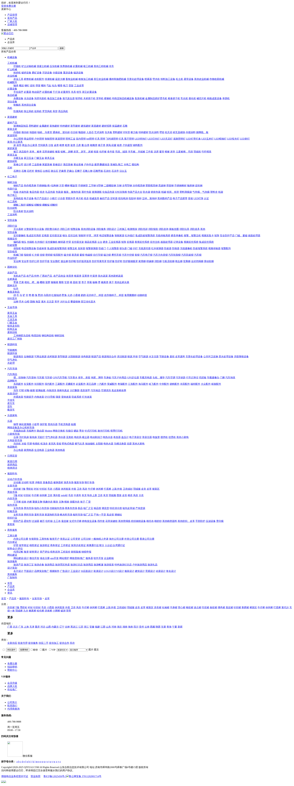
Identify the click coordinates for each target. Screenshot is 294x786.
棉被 (167, 151)
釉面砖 (82, 132)
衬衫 (36, 489)
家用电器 (29, 450)
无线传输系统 (163, 235)
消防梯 (158, 261)
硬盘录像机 (177, 235)
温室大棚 (60, 79)
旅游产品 (18, 564)
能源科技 (12, 344)
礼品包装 (50, 192)
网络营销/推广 (77, 558)
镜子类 (101, 145)
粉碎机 (17, 72)
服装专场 (79, 482)
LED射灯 (245, 138)
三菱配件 (60, 384)
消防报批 (153, 229)
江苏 (80, 626)
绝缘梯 (150, 261)
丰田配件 (185, 384)
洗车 (15, 390)
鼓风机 (38, 111)
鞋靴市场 (12, 511)
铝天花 (168, 132)
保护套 (43, 424)
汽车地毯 (230, 377)
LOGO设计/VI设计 (114, 571)
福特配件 (195, 384)
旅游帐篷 (99, 564)
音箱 (190, 198)
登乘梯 (186, 261)
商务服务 (12, 530)
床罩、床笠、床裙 (83, 151)
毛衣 (49, 489)
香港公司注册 (147, 539)
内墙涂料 (191, 132)
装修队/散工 (116, 164)
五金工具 (12, 316)
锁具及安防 (13, 326)
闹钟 (139, 198)
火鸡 (69, 295)
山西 (48, 626)
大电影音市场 (14, 440)
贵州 (141, 626)
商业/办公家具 (29, 145)
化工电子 (12, 176)
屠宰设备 (189, 79)
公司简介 (12, 702)
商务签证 (55, 545)
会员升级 (12, 683)
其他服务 (12, 574)
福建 (97, 626)
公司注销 (86, 539)
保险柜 (17, 248)
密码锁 (49, 255)
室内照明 (81, 138)
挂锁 (42, 255)
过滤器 (35, 521)
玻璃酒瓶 (97, 192)
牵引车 (11, 403)
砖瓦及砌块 (179, 132)
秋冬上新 (92, 495)
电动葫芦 (37, 92)
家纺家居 (12, 148)
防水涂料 (154, 132)
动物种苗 (142, 295)
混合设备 (12, 101)
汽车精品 (95, 390)
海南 (130, 626)
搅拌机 (164, 437)
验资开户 (54, 539)
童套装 (11, 524)
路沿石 (54, 171)
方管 (61, 185)
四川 (136, 626)
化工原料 (12, 201)
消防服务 (101, 229)
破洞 (63, 610)
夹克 (84, 495)
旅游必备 (39, 564)
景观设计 (150, 571)
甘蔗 (66, 282)
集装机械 (140, 98)
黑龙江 (74, 626)
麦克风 (52, 443)
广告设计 (65, 571)
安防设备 (12, 220)
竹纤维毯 (206, 151)
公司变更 (75, 539)
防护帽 (72, 261)
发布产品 (12, 18)
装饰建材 (54, 126)
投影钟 (132, 198)
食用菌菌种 (130, 295)
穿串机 (100, 98)
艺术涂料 (99, 132)
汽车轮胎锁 (174, 255)
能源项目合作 (109, 356)
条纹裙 (213, 607)
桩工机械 (88, 66)
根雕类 (93, 145)
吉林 (67, 626)
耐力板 (134, 132)
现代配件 (50, 384)
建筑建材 (86, 126)
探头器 (123, 248)
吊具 (73, 92)
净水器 (62, 437)
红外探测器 (157, 248)
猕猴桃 (54, 282)
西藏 (152, 626)
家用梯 (142, 261)
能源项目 (18, 356)
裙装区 (156, 489)
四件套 (101, 521)
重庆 (37, 626)
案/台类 (85, 145)
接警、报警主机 (192, 235)
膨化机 (192, 98)
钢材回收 (59, 335)
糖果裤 (32, 610)
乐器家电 (12, 415)
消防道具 (195, 229)
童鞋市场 (39, 514)
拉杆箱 (49, 521)
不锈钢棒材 (180, 185)
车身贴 (107, 377)
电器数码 (12, 447)
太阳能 (99, 443)
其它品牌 (91, 384)
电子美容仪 (135, 437)
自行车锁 (98, 255)
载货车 (11, 409)
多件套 (111, 151)
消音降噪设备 (241, 356)
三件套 (149, 151)
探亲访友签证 (78, 545)
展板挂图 (174, 229)
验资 (26, 551)
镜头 (64, 235)
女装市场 (12, 485)
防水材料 (12, 208)
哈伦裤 (40, 610)
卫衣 (79, 489)
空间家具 (43, 145)
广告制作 (12, 577)
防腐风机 (18, 111)
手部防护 (200, 521)
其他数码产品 (164, 198)
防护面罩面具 (84, 261)
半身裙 (173, 607)
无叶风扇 (24, 437)
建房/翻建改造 (102, 164)
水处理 (11, 363)
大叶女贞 (65, 301)
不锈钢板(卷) (44, 185)
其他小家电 (182, 437)
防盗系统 (76, 397)
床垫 (19, 145)
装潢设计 (98, 571)
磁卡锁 (67, 255)
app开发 (54, 558)
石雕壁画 (98, 171)
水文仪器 (154, 356)
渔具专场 (69, 482)
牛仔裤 (91, 489)
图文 (96, 649)
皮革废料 (180, 356)
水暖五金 (18, 158)
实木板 (108, 132)
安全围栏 (55, 261)
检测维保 (132, 229)
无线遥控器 (144, 248)
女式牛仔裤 (75, 521)
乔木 (21, 301)
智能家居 (119, 235)
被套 (57, 151)
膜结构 (135, 164)
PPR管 (126, 132)
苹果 (15, 282)
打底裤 (107, 489)
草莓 (89, 282)
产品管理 (12, 14)
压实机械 (54, 66)
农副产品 (12, 272)
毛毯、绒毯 (121, 151)
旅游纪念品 (76, 564)
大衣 (141, 495)
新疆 (180, 626)
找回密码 (12, 666)
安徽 (91, 626)
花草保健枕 (48, 151)
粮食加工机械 (85, 79)
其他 (202, 229)
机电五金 (12, 329)
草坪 (57, 301)
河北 (42, 626)
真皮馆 (110, 514)
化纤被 (103, 151)
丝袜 (23, 501)
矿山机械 (12, 69)
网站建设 (12, 555)
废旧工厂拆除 (14, 338)
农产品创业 (59, 276)
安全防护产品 (227, 235)
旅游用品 (88, 564)
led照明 (90, 138)
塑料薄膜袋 (186, 192)
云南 (147, 626)
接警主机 (72, 248)
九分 (25, 610)
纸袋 (220, 192)
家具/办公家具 (15, 142)
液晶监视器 (91, 242)
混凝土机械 (43, 66)
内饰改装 (39, 397)
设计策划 (12, 568)
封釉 (26, 390)
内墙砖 (17, 132)
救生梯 (179, 261)
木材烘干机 (89, 98)
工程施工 (122, 229)
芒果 (21, 282)
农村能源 (52, 356)
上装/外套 (117, 489)
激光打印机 (104, 430)
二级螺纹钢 (110, 185)
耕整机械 (29, 79)
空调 (29, 443)
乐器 (9, 421)
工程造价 (65, 551)
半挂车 (11, 400)
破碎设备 (26, 72)
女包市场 (18, 508)
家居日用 (12, 461)
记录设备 (178, 242)
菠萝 (47, 282)
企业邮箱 (109, 558)
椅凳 (61, 145)
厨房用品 (12, 464)
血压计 (125, 437)
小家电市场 (13, 434)
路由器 (40, 430)
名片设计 (18, 571)
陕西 (158, 626)
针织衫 (43, 489)
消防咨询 (163, 229)
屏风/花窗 (111, 145)
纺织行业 (12, 518)
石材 (9, 167)
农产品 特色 (32, 276)
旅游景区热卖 (62, 564)
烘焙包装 (156, 192)
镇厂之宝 (88, 508)
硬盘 (105, 242)
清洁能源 (122, 356)
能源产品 (96, 356)
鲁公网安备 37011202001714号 (85, 776)
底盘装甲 (85, 390)
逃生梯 (64, 261)
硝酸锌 (54, 205)
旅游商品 (50, 564)
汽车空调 (170, 377)
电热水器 (108, 443)
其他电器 (60, 450)
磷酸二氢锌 (19, 205)
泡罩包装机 (40, 98)
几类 (78, 145)
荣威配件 (112, 384)
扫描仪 (69, 430)
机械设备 (12, 57)
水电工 (127, 164)
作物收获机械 (216, 79)
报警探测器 (92, 248)
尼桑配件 (70, 384)
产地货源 (140, 508)
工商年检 (44, 539)
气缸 (49, 85)
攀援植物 (75, 301)
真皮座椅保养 (118, 390)
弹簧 (38, 85)
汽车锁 (198, 255)
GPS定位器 (133, 377)
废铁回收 (12, 332)
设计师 (27, 164)
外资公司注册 (131, 539)
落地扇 (33, 437)
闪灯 (135, 248)
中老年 (77, 495)
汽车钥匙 (181, 377)
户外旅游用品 (139, 564)
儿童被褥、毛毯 (184, 151)
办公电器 (18, 450)
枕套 (96, 151)
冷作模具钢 (139, 185)
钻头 (54, 85)
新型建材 (75, 126)
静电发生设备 (89, 521)
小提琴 (35, 424)
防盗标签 (42, 248)
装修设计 (57, 164)
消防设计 (111, 229)
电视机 (36, 443)
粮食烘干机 (174, 98)
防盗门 (102, 248)
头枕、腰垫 (159, 377)
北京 (15, 626)
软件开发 (98, 558)
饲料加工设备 (167, 79)
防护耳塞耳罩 (99, 261)
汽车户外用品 (119, 377)
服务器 (89, 558)
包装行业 (12, 188)
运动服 (17, 482)
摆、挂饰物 (19, 377)
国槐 (32, 301)
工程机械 (12, 63)
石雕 (125, 126)
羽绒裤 (19, 610)
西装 (119, 495)
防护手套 (45, 261)
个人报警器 (113, 248)
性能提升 (29, 397)
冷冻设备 (29, 98)
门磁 (129, 248)
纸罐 (163, 192)
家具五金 (50, 158)
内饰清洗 (51, 390)
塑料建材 (34, 126)
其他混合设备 (28, 105)
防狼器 (175, 248)
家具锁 (75, 255)
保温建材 (117, 126)
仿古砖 (74, 132)
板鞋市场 (78, 514)
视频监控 (12, 238)
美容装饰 (12, 387)
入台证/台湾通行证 (115, 545)
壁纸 (161, 132)
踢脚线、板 (202, 132)
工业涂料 (12, 214)
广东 (20, 626)
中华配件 (164, 384)
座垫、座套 (84, 377)
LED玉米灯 (207, 138)
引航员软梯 (168, 261)
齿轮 (32, 85)
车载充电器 (146, 377)
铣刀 (65, 85)
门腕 (222, 377)
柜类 (67, 145)
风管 (55, 111)
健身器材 (58, 482)
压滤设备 (211, 521)
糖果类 (104, 282)
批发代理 (23, 643)
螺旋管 (73, 185)
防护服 (111, 261)
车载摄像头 (213, 377)
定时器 (114, 198)
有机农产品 (19, 276)
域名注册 (45, 558)
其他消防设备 (88, 229)
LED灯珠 (198, 198)
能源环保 (12, 353)
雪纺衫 (29, 489)
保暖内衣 (75, 501)
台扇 (15, 437)
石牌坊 (17, 171)
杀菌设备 (18, 98)
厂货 (88, 501)
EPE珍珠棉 (121, 192)
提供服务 (33, 643)
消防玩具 (184, 229)
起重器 (27, 92)
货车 (9, 406)
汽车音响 (31, 377)
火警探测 (29, 229)
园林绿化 (12, 267)
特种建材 (65, 126)
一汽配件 (102, 384)
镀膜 (32, 390)
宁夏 (174, 626)
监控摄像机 (19, 235)
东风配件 (18, 384)
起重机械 (78, 66)
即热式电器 (68, 443)
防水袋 (146, 192)
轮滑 (31, 482)
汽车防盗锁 (187, 255)
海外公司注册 (116, 539)
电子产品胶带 (180, 198)
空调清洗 (106, 390)
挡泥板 (202, 377)
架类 (72, 145)
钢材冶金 (12, 182)
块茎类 (70, 276)
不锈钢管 (83, 185)
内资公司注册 (20, 539)
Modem (48, 430)
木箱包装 (24, 192)
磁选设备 (78, 72)
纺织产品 (18, 521)
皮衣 (143, 489)
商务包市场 (71, 508)
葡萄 (61, 282)
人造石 (90, 132)
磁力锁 (107, 255)
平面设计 (29, 571)
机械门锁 (18, 255)
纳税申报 (86, 551)
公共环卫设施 (210, 356)
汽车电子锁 (146, 255)
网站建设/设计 (21, 558)
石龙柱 (107, 171)
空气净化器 (51, 437)
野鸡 (40, 295)
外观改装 (18, 397)
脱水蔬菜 (103, 276)
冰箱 (23, 443)
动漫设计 (161, 571)
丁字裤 (17, 501)
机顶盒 (44, 443)
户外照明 (39, 138)
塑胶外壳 (70, 198)
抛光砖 (25, 132)
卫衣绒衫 (128, 489)
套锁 (137, 255)
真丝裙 (229, 607)
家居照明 (12, 135)
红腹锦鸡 (56, 295)
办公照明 (18, 138)
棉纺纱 (158, 521)
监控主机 (73, 235)
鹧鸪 (83, 295)
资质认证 (65, 539)
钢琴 (15, 424)
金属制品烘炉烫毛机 (156, 98)
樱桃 (42, 282)
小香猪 (76, 295)
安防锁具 (12, 251)
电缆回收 (36, 335)
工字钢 (92, 185)
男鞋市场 (29, 514)
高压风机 (63, 111)
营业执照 (35, 776)
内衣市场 (12, 498)
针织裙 (237, 607)
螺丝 (21, 85)
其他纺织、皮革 (186, 521)
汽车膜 (40, 377)
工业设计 (75, 571)
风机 (9, 108)
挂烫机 (172, 437)
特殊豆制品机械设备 (123, 98)
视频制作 (54, 571)
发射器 (81, 248)
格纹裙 (189, 607)
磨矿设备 (37, 72)
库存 (72, 643)
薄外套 (56, 495)
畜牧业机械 (72, 79)
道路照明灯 (179, 138)
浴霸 (129, 443)
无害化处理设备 (135, 79)
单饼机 (226, 98)
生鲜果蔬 (12, 279)
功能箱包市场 (57, 508)
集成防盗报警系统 (145, 235)
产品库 (12, 598)
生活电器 (39, 450)
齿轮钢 (198, 185)
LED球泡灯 (141, 138)
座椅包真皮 (63, 390)
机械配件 (12, 82)
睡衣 (55, 501)
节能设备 (164, 356)
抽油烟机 (90, 443)
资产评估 (45, 551)
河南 (113, 626)
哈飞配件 (154, 384)
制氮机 (17, 105)
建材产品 (12, 122)
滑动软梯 (209, 261)
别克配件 (39, 384)
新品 (80, 508)
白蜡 (26, 301)
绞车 (79, 92)
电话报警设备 (106, 235)
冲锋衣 (38, 482)
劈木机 (156, 79)
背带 (68, 610)
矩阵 (216, 235)
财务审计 (34, 551)
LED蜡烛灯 (220, 138)
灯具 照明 (100, 138)
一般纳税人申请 (99, 539)
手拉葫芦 (18, 92)
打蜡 (21, 390)
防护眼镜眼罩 (130, 261)
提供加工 (54, 643)
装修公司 (18, 164)
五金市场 (12, 307)
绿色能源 (86, 356)
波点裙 (197, 607)
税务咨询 (55, 551)
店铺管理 (12, 24)
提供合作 (64, 643)
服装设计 (129, 571)
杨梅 (94, 282)
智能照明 (50, 138)
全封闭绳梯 (197, 261)
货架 (71, 85)
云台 (99, 242)
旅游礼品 (152, 564)
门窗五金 (39, 158)
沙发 (50, 145)
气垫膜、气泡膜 (201, 192)
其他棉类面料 (169, 521)
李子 (83, 282)
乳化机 (184, 98)
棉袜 (66, 501)
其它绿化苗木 (88, 301)
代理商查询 (13, 708)
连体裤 (48, 610)
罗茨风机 (47, 111)
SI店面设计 (87, 571)
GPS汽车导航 (60, 377)
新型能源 (62, 356)
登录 (3, 6)
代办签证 (12, 542)
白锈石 (46, 171)
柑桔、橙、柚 (31, 282)
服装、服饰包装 (72, 192)
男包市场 (29, 508)
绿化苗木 (12, 298)
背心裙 (181, 607)
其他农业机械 (201, 79)
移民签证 (34, 545)
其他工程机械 (101, 66)
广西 (9, 626)
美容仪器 (147, 437)
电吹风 (77, 437)
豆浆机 (70, 437)
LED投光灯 (233, 138)
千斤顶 (56, 92)
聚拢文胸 (37, 501)
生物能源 (29, 356)
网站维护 (64, 558)
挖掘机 (17, 66)
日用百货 (12, 455)
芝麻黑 (62, 171)
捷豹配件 (174, 384)
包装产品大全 (135, 192)
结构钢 (54, 185)
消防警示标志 (52, 229)
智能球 (82, 235)
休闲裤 (99, 489)
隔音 (58, 397)
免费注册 (11, 6)
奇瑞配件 (122, 384)
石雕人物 (87, 171)
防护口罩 (34, 261)
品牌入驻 (12, 686)
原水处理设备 (226, 356)
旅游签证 (45, 545)
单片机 (79, 198)
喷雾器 (148, 79)
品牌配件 (12, 380)
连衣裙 (17, 489)
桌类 (56, 145)
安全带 (25, 261)
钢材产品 (18, 185)
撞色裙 (221, 607)
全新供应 (12, 643)
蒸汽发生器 (68, 98)
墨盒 (81, 430)
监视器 (45, 235)
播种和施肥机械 (117, 79)
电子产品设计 (41, 198)
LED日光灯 (153, 138)
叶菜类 (93, 276)
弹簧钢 (170, 185)
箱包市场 (12, 505)
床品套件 (24, 151)
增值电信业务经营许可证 (14, 776)
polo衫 (64, 495)
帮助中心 (12, 670)
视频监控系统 (191, 242)
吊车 (111, 66)
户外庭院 (127, 145)
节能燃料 (12, 350)
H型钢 (99, 185)
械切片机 (201, 98)
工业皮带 (79, 85)
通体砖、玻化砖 (61, 132)
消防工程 (65, 229)
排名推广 (12, 689)
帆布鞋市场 (66, 514)
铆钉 (26, 85)
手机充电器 (64, 424)
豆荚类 (85, 276)
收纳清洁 (12, 468)
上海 (26, 626)
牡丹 (15, 288)
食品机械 (12, 95)
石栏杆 (30, 171)
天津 (31, 626)
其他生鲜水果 (122, 282)
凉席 (156, 151)
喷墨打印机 (116, 430)
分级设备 (57, 72)
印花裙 (205, 607)
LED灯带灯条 (193, 138)
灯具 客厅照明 (126, 138)
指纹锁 (27, 255)
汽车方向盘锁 (160, 255)
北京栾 (50, 301)
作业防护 (12, 258)
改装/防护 (12, 393)
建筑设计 (140, 571)
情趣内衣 (48, 501)
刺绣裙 (245, 607)
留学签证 (24, 545)
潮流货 (105, 508)
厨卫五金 (29, 158)
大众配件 (206, 384)
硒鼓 (76, 430)
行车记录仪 (192, 377)
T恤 (23, 489)
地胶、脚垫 (97, 377)
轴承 (15, 85)
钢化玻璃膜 (25, 424)
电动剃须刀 (96, 437)
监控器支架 (56, 235)
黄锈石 (38, 171)
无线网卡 (31, 430)
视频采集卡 (208, 235)
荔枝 (75, 282)
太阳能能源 (74, 356)
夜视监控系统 (142, 242)
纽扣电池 (123, 198)
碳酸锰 (30, 205)
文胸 (61, 501)
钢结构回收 (48, 335)
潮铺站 (118, 514)
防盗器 (168, 248)
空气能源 (143, 356)
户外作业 (89, 164)
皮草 (149, 489)
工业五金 (12, 319)
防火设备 (39, 229)
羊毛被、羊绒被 (136, 151)
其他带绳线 (124, 521)
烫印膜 (220, 521)
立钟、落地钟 (149, 198)
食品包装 (34, 192)
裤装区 (253, 607)
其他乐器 (53, 424)
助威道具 (94, 198)
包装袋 (59, 192)
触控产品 (105, 198)
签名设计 (171, 571)
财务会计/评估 (15, 548)
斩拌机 (79, 98)
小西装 (56, 489)
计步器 (61, 198)
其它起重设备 (89, 92)
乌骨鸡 (47, 295)
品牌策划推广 (41, 571)
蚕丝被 (65, 521)
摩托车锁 (116, 255)
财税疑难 (76, 551)
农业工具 (18, 79)
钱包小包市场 (41, 508)
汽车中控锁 (128, 255)
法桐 (15, 301)
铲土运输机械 (28, 66)
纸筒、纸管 (173, 192)
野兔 (64, 295)
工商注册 (12, 535)
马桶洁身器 (120, 443)
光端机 (30, 242)
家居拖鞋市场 (52, 514)
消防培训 (143, 229)
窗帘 (161, 151)
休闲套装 (66, 489)
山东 (108, 626)
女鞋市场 (18, 514)
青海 (169, 626)
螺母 (60, 85)
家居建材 (12, 117)
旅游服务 (12, 561)
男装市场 (12, 492)
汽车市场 (12, 368)
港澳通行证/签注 (95, 545)
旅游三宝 (29, 564)
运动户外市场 (14, 479)
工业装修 (37, 164)
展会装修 (78, 164)
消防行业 (12, 226)
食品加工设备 (54, 98)
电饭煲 (156, 437)
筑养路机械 (66, 66)
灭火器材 (18, 229)
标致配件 (216, 384)
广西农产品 (46, 276)
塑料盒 (214, 192)
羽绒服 (137, 489)
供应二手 (43, 643)
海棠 (38, 301)
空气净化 (12, 359)
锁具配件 (58, 255)
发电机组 (18, 198)
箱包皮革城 (129, 508)
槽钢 (67, 185)
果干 (111, 282)
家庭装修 (47, 164)
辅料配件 (138, 145)
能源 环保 (132, 356)
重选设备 (68, 72)
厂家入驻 (12, 21)
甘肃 (163, 626)
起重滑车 (65, 92)
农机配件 (39, 79)
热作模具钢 (30, 185)
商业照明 (29, 138)
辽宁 (61, 626)
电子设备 (29, 198)
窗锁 (82, 255)
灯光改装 (87, 397)
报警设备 (75, 229)
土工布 (57, 521)
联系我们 (12, 705)
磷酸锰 (46, 205)
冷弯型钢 (127, 185)
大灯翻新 (75, 390)
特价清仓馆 (116, 508)
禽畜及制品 (13, 292)
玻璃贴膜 (41, 390)
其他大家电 (138, 443)
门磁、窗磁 (241, 235)
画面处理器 (254, 235)
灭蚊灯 (41, 437)
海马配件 (143, 384)
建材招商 (106, 126)
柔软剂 (27, 521)
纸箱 (15, 192)
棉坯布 (150, 521)
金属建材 (44, 126)
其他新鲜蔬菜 (115, 276)
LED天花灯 (166, 138)
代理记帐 (18, 551)
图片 (91, 649)
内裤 (29, 501)
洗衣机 (17, 443)
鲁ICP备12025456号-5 (54, 776)
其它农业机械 (101, 79)
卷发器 (117, 437)
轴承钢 (190, 185)
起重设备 (12, 88)
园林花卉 (12, 285)
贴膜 (73, 424)
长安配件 (29, 384)
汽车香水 (72, 377)
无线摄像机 (186, 248)
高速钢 (162, 185)
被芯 (15, 151)
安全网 (17, 261)
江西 (102, 626)
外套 (73, 489)
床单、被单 (35, 151)
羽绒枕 (197, 151)
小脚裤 (56, 610)
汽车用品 (12, 374)
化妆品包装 (108, 192)
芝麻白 (70, 171)
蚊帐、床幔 (67, 151)
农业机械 (12, 76)
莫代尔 (285, 607)
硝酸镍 (38, 205)
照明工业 (70, 138)
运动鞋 (25, 482)
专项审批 (34, 539)
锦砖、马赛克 (44, 132)
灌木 (43, 301)
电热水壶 (108, 437)
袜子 (82, 501)
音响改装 (66, 397)
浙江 (86, 626)
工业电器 (50, 450)
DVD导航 (50, 397)
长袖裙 (165, 607)
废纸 (172, 356)
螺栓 (43, 85)
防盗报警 (12, 245)
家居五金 (12, 155)
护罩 (68, 242)
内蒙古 (55, 626)
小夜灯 (53, 198)
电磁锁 (88, 255)
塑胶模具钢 (151, 185)
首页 (3, 598)
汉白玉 (123, 171)
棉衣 (130, 495)
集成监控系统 (33, 235)
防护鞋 (119, 261)
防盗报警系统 (200, 248)
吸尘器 (85, 437)
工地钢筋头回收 (22, 335)
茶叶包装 (86, 192)
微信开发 (34, 558)
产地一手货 (100, 514)
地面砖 (33, 132)
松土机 (179, 79)
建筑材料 (12, 161)
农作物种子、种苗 (114, 295)
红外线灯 (130, 235)
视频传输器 (214, 248)
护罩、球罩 (92, 235)
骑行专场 (89, 482)
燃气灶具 (80, 443)
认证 (206, 198)
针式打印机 (91, 430)
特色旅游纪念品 (123, 564)
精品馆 (97, 508)
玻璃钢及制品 (20, 126)
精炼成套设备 (214, 98)
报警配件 (226, 248)
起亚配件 (81, 384)
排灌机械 (50, 79)
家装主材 (12, 129)
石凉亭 (115, 171)
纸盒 (42, 192)
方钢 (119, 185)
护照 (15, 545)
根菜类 (77, 276)
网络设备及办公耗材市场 (20, 427)
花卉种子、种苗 (95, 295)
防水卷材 (18, 211)
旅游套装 (109, 564)
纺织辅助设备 (138, 521)
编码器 (17, 242)
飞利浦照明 (112, 138)
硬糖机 (107, 98)
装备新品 (48, 482)
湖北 (119, 626)
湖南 (125, 626)
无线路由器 (19, 430)
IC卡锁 (35, 255)
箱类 (119, 145)
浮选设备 (47, 72)
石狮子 (78, 171)
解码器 (62, 242)
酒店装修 (68, 164)
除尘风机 (29, 111)
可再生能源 (40, 356)
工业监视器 (114, 242)
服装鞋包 (12, 473)
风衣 (84, 489)
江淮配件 (133, 384)
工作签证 (65, 545)
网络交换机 (59, 430)
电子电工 (12, 195)
